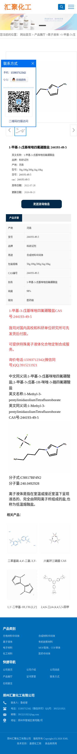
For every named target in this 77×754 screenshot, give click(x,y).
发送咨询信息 (41, 204)
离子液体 (53, 34)
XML (65, 738)
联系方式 (54, 676)
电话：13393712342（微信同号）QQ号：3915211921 (38, 708)
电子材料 (7, 647)
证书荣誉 (31, 676)
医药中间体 (44, 653)
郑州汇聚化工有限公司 (19, 738)
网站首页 (25, 34)
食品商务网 (51, 743)
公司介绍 (31, 669)
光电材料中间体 (11, 636)
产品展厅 (39, 34)
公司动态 (54, 669)
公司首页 (7, 669)
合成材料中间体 (46, 636)
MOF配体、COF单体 (49, 647)
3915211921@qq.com (28, 714)
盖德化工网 (35, 743)
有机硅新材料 (45, 642)
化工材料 (7, 653)
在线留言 (7, 683)
